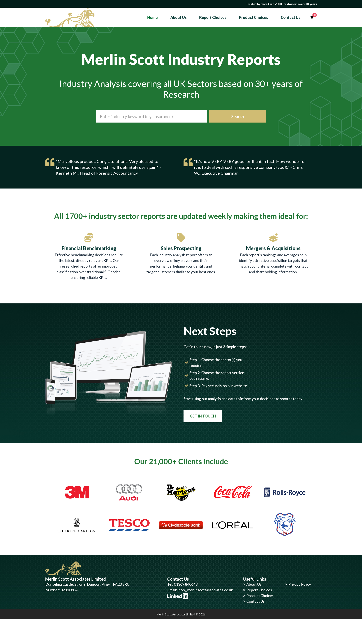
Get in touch (203, 416)
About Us (178, 17)
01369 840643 (186, 584)
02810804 (69, 590)
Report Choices (212, 17)
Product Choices (253, 17)
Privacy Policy (299, 584)
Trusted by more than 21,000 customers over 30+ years (281, 4)
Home (152, 17)
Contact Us (290, 17)
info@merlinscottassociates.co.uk (205, 590)
